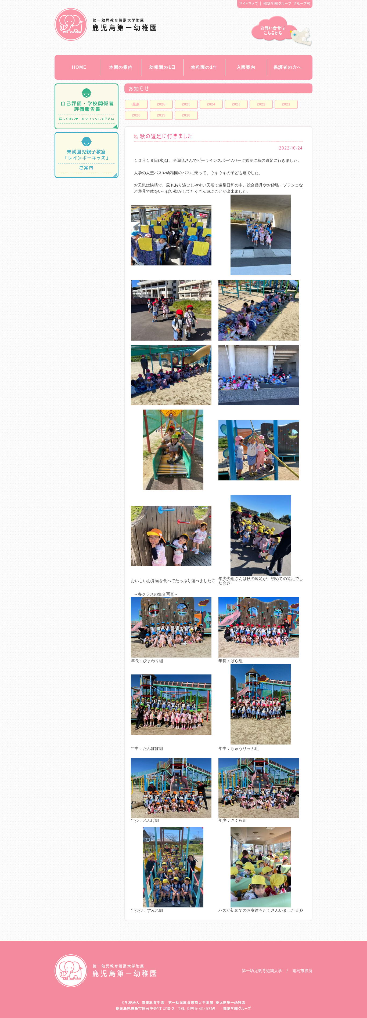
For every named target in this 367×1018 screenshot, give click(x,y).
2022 (261, 104)
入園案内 (246, 67)
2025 (186, 104)
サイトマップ (248, 3)
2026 (161, 104)
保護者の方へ (288, 67)
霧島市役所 (302, 971)
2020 (136, 115)
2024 (211, 104)
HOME (79, 67)
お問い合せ (281, 31)
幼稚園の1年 (204, 67)
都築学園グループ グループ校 (287, 3)
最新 (136, 104)
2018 (186, 115)
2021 (286, 104)
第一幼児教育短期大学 (262, 971)
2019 (161, 115)
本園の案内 (121, 67)
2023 (236, 104)
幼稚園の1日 (162, 67)
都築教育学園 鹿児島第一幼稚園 (105, 24)
